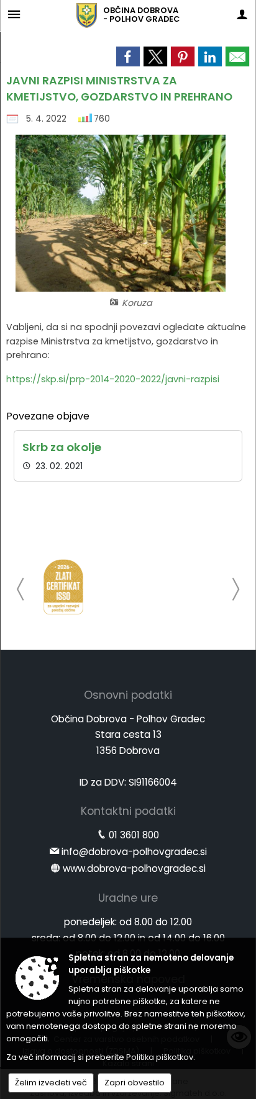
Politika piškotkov (159, 1057)
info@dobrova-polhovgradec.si (134, 851)
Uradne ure (128, 897)
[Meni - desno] (242, 14)
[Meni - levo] (14, 14)
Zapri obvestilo (134, 1082)
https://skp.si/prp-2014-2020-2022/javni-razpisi (112, 379)
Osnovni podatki (128, 695)
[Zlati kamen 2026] (63, 587)
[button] (20, 589)
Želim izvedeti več (51, 1082)
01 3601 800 (134, 834)
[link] (128, 56)
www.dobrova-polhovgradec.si (134, 868)
